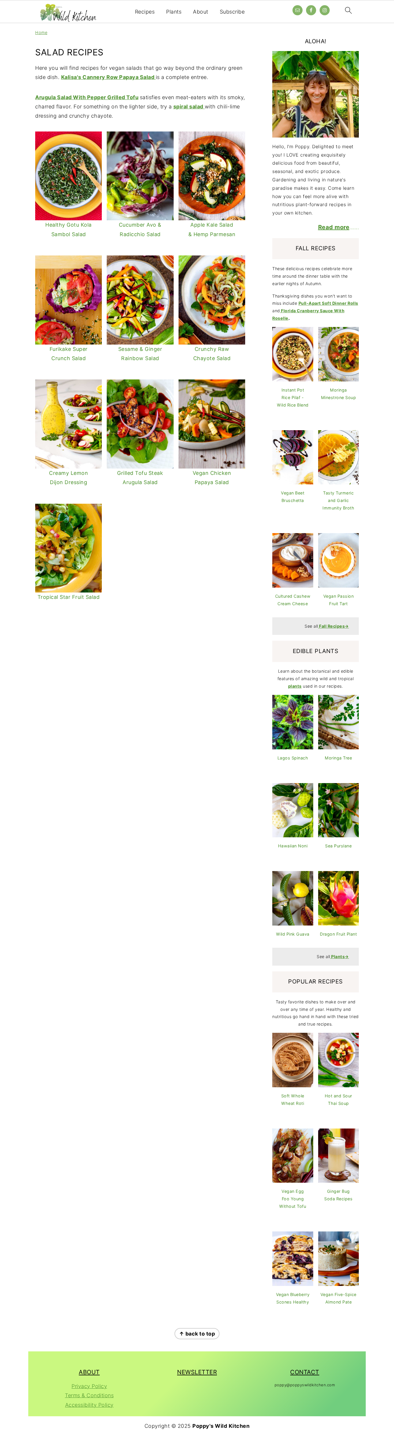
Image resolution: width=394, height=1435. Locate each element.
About (200, 12)
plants (295, 686)
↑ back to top (197, 1334)
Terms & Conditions (89, 1395)
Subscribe (232, 12)
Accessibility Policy (89, 1405)
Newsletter (197, 1372)
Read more (334, 227)
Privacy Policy (89, 1386)
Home (41, 32)
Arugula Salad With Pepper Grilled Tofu (86, 97)
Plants (173, 12)
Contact (304, 1372)
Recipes (145, 12)
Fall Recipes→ (334, 626)
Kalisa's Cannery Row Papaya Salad (108, 77)
